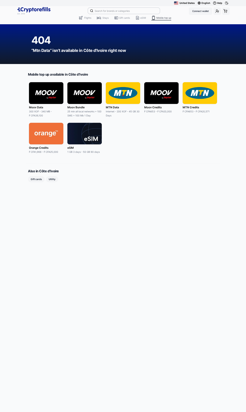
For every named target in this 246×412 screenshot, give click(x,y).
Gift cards (124, 17)
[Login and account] (217, 11)
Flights (87, 17)
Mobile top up (163, 17)
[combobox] (124, 11)
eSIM (143, 17)
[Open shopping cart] (226, 11)
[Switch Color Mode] (227, 3)
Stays (105, 17)
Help (219, 3)
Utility (52, 179)
